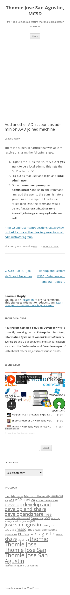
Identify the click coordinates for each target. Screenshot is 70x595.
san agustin (42, 533)
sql (27, 540)
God (47, 518)
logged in (28, 300)
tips (27, 565)
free (48, 514)
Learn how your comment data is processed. (34, 304)
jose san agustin (23, 524)
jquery (46, 525)
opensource (49, 529)
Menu (35, 36)
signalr (21, 540)
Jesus (7, 521)
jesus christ (16, 521)
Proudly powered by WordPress (21, 588)
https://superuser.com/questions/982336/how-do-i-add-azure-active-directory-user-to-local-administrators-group (35, 232)
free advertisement (17, 518)
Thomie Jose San (25, 549)
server (59, 534)
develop (13, 504)
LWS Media (10, 530)
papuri (32, 433)
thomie (39, 539)
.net (7, 496)
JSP (52, 525)
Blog (35, 246)
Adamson (16, 496)
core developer (47, 500)
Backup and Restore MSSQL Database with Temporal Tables (51, 276)
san (27, 534)
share (11, 539)
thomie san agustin (14, 565)
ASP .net (23, 500)
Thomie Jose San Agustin (16, 433)
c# (33, 500)
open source (11, 534)
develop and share (25, 509)
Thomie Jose (21, 544)
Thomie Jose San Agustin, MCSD (35, 11)
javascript (55, 518)
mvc (31, 529)
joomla (26, 521)
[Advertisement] (35, 81)
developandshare (24, 514)
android (57, 496)
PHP (21, 534)
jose (33, 521)
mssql (22, 529)
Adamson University (37, 496)
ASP (11, 500)
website (34, 565)
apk (6, 500)
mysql (38, 529)
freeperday (37, 518)
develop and (37, 504)
